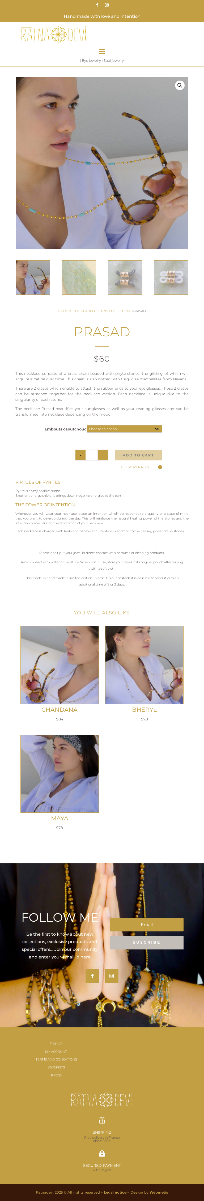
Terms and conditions (56, 1059)
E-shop (64, 311)
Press (56, 1075)
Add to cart (138, 455)
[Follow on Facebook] (97, 5)
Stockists (56, 1067)
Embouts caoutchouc (65, 429)
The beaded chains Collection (101, 311)
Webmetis (159, 1192)
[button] (180, 85)
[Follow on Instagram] (106, 5)
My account (56, 1052)
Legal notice (115, 1192)
